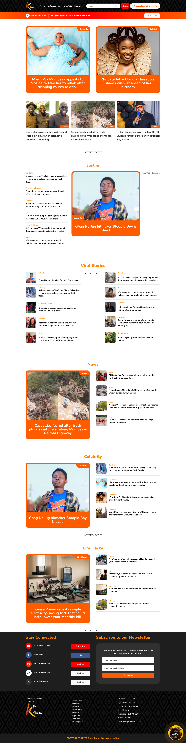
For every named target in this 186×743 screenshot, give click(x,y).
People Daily (76, 700)
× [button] (183, 726)
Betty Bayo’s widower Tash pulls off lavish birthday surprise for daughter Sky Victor (138, 135)
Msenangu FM (77, 721)
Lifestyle (68, 6)
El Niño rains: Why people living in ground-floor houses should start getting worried (138, 279)
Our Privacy (30, 701)
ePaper (125, 6)
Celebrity (83, 29)
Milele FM (75, 703)
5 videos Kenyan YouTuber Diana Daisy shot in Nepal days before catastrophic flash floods (46, 179)
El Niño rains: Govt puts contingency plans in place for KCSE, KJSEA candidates (58, 339)
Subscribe (128, 675)
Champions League (33, 188)
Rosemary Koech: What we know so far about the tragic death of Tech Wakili (57, 324)
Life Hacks (121, 317)
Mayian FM (76, 715)
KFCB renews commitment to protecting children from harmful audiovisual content (137, 293)
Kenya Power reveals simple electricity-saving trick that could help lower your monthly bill (136, 323)
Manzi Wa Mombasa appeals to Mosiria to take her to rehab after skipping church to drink (58, 83)
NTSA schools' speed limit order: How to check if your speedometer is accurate (132, 560)
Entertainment (54, 6)
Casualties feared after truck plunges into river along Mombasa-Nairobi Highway (92, 135)
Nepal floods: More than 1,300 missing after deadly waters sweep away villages (133, 391)
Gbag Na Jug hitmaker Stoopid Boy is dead (71, 15)
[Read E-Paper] (175, 732)
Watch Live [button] (152, 15)
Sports (77, 6)
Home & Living (32, 225)
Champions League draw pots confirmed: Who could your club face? (57, 309)
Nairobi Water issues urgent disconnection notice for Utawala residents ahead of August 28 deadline (133, 406)
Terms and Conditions (34, 698)
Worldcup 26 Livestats (146, 6)
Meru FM (75, 712)
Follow (80, 664)
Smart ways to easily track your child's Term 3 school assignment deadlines (130, 575)
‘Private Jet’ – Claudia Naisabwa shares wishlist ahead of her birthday (128, 83)
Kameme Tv (76, 706)
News (42, 6)
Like (80, 655)
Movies (29, 237)
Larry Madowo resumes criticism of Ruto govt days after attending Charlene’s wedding (46, 135)
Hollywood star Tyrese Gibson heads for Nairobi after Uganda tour (136, 308)
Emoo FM (75, 718)
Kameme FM (76, 709)
